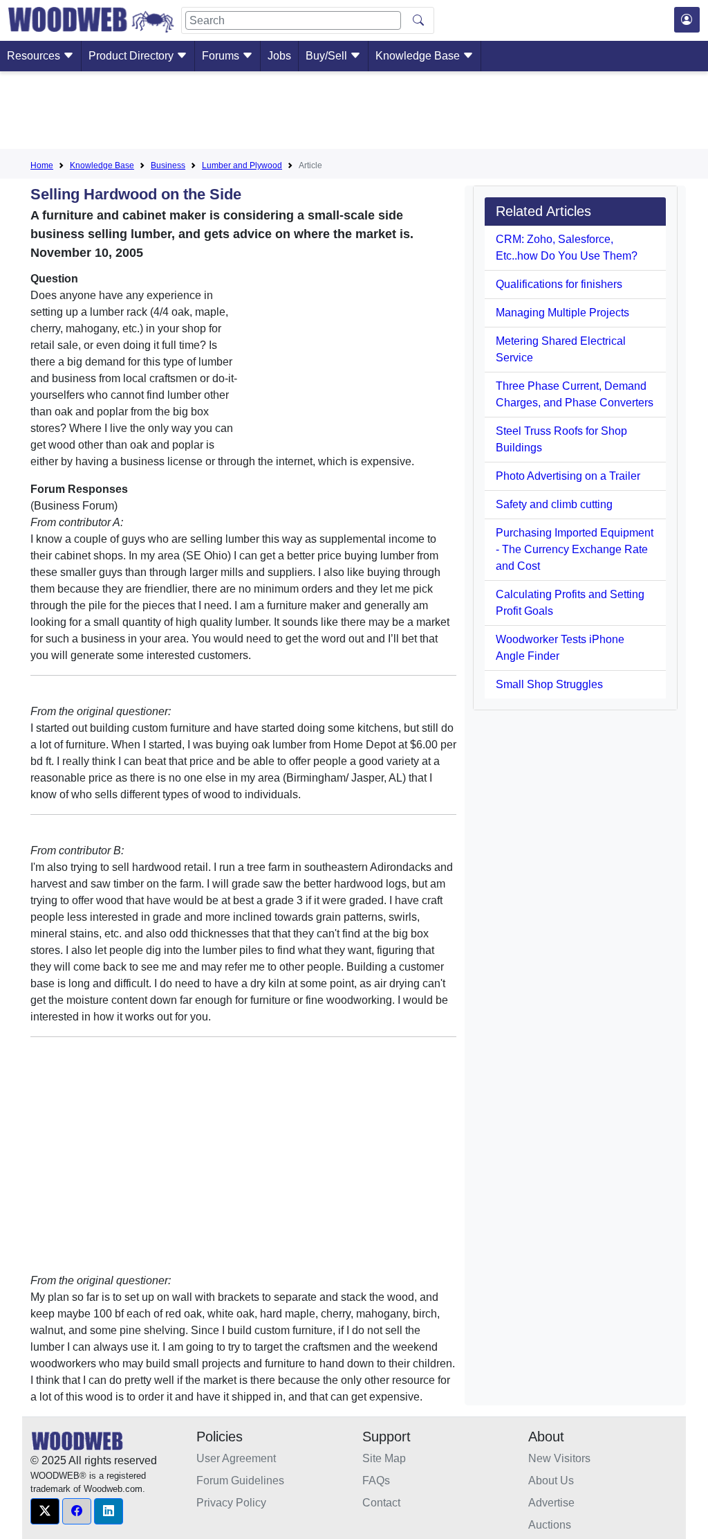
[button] (44, 1511)
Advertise (551, 1503)
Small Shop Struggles (549, 684)
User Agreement (236, 1458)
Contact (381, 1503)
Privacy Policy (231, 1503)
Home (41, 165)
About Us (551, 1480)
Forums (222, 56)
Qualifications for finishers (559, 284)
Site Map (384, 1458)
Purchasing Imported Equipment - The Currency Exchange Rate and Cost (574, 549)
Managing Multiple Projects (562, 312)
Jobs (279, 56)
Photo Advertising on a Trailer (568, 476)
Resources (35, 56)
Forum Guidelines (240, 1480)
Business (168, 165)
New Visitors (559, 1458)
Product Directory (132, 56)
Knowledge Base (419, 56)
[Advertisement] (354, 113)
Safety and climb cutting (554, 504)
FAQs (376, 1480)
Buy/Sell (328, 56)
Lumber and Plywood (242, 165)
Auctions (549, 1525)
